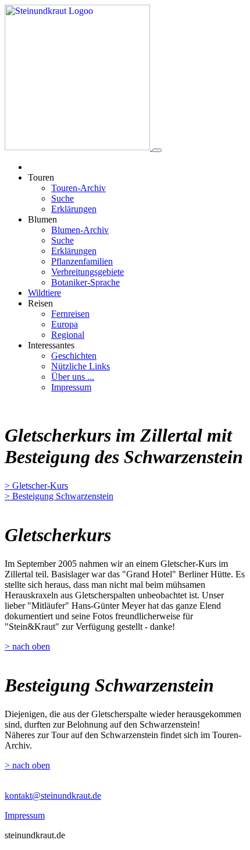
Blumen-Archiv (80, 230)
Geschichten (74, 356)
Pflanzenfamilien (82, 261)
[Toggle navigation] (157, 150)
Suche (62, 198)
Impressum (71, 387)
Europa (64, 324)
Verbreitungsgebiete (87, 272)
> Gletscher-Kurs (36, 486)
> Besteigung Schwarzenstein (59, 496)
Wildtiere (44, 293)
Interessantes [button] (51, 345)
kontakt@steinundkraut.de (53, 795)
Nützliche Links (80, 366)
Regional (67, 335)
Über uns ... (72, 377)
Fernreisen (70, 314)
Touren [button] (41, 177)
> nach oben (27, 646)
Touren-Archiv (78, 188)
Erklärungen (74, 209)
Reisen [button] (40, 303)
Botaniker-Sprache (85, 282)
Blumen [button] (42, 219)
